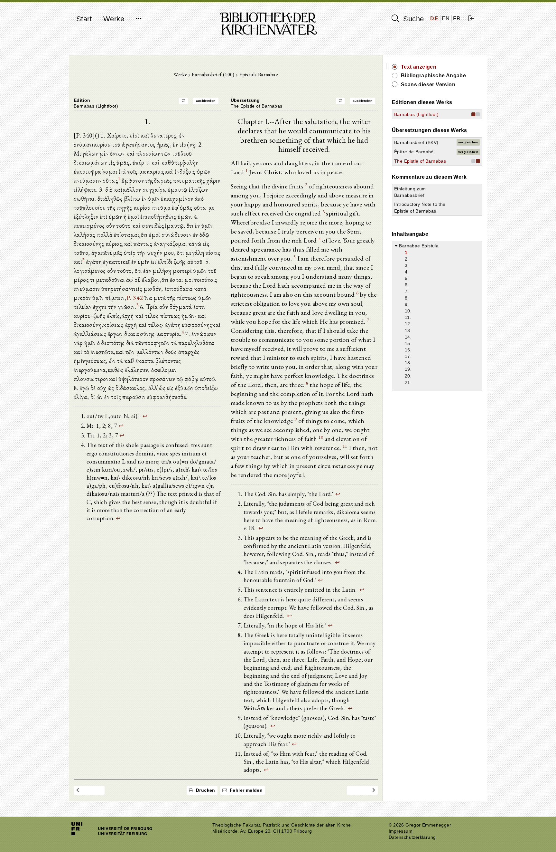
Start (84, 19)
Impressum (401, 831)
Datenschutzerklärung (412, 837)
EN (446, 18)
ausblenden (206, 100)
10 (321, 437)
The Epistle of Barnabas (420, 161)
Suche (412, 19)
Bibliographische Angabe (433, 75)
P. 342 (134, 297)
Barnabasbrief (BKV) (416, 142)
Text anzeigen (418, 67)
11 (345, 446)
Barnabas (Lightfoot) (416, 114)
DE (434, 18)
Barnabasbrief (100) (214, 74)
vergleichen (468, 142)
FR (457, 18)
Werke (113, 19)
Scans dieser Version (428, 84)
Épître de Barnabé (414, 151)
